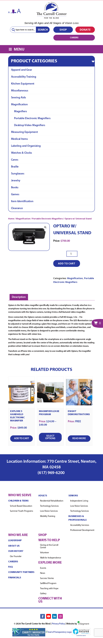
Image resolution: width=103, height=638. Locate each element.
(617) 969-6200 (51, 473)
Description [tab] (19, 297)
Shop (63, 29)
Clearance (17, 208)
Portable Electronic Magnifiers (32, 118)
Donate (85, 29)
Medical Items (19, 139)
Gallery (43, 594)
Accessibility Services (79, 525)
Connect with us (50, 600)
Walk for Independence (50, 558)
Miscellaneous (19, 90)
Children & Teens (18, 501)
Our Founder (16, 556)
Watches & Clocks (21, 153)
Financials (14, 577)
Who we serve (19, 495)
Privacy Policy (58, 624)
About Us (14, 546)
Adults (42, 495)
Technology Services (49, 506)
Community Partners (21, 572)
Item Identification (22, 201)
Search (43, 29)
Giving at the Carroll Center (49, 546)
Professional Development (82, 530)
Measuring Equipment (24, 132)
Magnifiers (20, 111)
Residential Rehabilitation (51, 501)
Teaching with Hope (49, 588)
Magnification (19, 104)
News (42, 573)
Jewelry (15, 180)
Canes (14, 159)
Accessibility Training (23, 76)
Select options (50, 437)
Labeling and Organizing (26, 146)
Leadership (15, 540)
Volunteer (44, 553)
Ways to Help (49, 540)
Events (43, 568)
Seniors (73, 495)
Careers (74, 37)
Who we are (18, 535)
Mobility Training (47, 516)
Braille (15, 166)
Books (14, 187)
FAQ (10, 567)
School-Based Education (21, 506)
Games (15, 194)
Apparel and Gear (21, 70)
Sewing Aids (18, 97)
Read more (79, 438)
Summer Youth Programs (21, 511)
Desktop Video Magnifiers (29, 125)
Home (11, 218)
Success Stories (47, 578)
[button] (45, 227)
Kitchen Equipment (22, 83)
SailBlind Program (48, 583)
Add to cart (66, 263)
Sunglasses (17, 173)
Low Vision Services (49, 511)
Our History (15, 551)
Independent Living (79, 501)
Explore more (50, 562)
